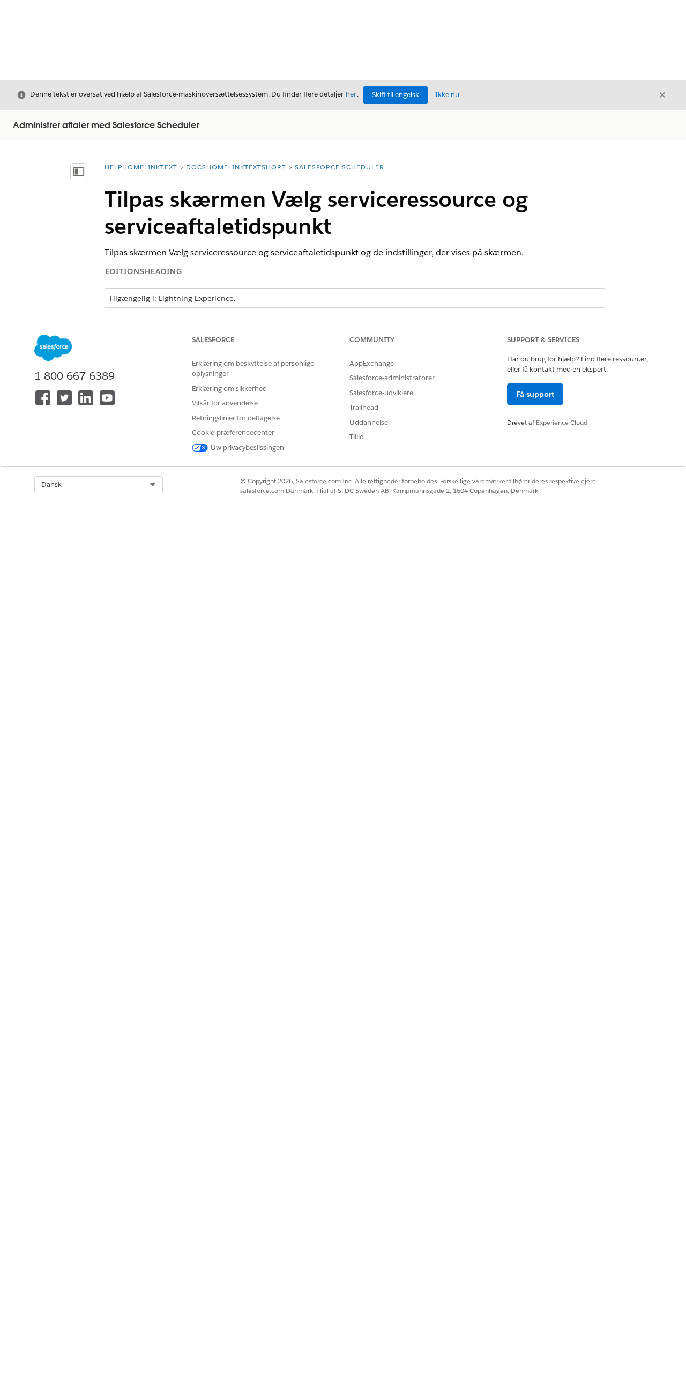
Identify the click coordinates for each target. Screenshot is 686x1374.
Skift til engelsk (395, 94)
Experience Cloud (561, 422)
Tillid (356, 436)
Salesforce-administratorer (392, 377)
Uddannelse (368, 422)
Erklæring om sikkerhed (229, 388)
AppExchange (371, 363)
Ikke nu (447, 94)
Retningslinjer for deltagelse (236, 418)
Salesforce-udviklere (381, 392)
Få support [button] (535, 394)
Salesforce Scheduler (339, 167)
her (351, 94)
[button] (98, 484)
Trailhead (363, 407)
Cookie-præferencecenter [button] (233, 432)
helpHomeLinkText (141, 167)
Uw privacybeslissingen (247, 447)
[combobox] (98, 484)
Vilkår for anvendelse (225, 403)
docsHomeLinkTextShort (236, 167)
